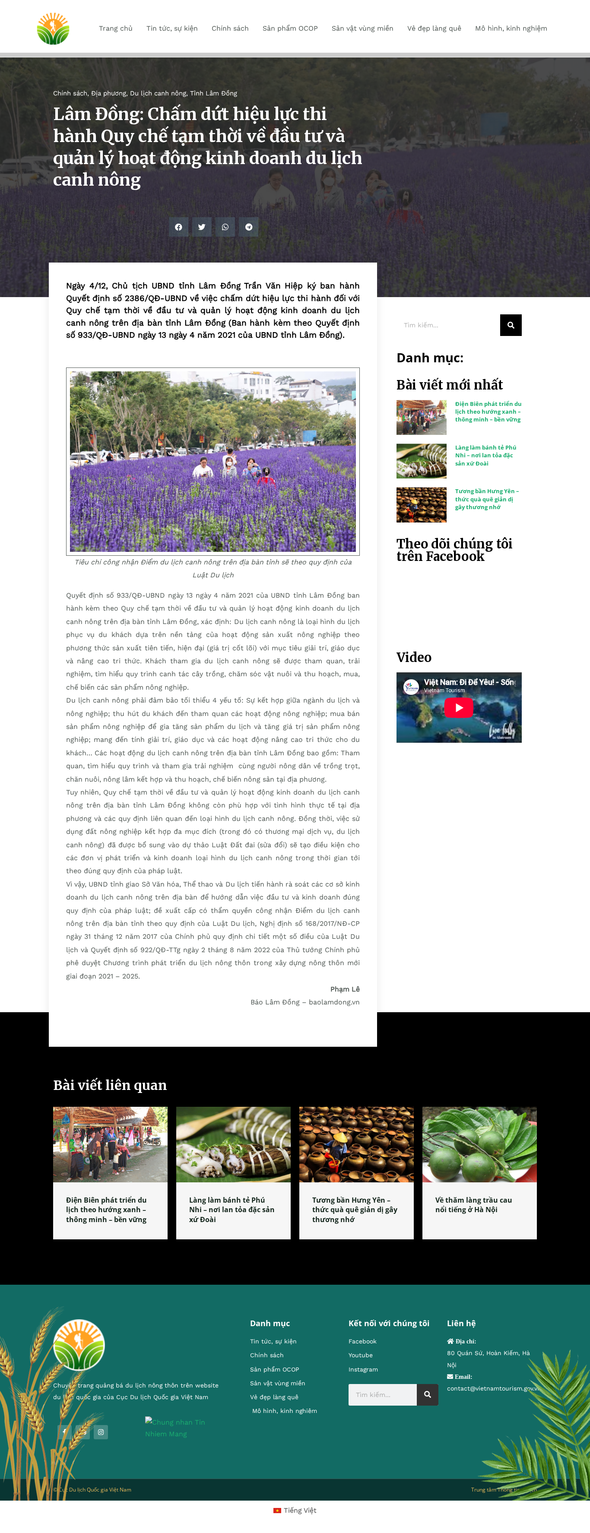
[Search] (511, 325)
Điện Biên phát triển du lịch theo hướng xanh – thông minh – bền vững (488, 411)
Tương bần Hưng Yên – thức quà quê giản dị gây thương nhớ (487, 498)
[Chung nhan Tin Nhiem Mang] (184, 1427)
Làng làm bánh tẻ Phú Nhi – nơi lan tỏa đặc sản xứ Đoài (486, 455)
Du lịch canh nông (158, 93)
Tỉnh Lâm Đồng (213, 93)
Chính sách (70, 93)
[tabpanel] (110, 1173)
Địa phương (108, 93)
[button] (178, 227)
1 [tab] (295, 1249)
